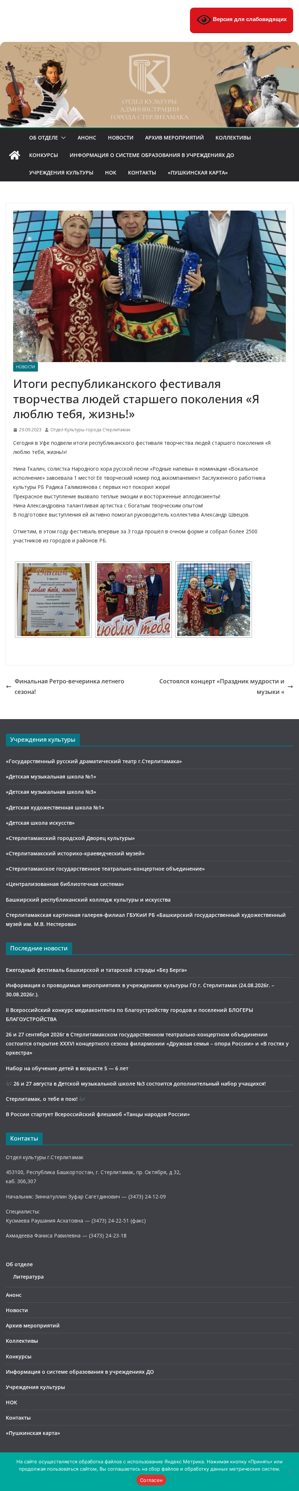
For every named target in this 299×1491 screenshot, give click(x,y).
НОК (110, 172)
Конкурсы (43, 155)
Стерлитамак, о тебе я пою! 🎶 (45, 1098)
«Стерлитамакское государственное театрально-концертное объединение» (105, 868)
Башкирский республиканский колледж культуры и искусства (88, 899)
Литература (28, 1276)
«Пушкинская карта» (198, 172)
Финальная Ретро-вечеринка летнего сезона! (69, 686)
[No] (290, 1471)
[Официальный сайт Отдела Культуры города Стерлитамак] (149, 47)
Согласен (151, 1480)
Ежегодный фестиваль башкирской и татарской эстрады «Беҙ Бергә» (96, 969)
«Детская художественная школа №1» (55, 807)
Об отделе (43, 137)
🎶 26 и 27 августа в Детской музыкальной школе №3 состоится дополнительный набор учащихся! (136, 1083)
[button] (62, 138)
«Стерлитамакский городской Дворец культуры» (70, 838)
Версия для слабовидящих (249, 19)
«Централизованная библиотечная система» (65, 883)
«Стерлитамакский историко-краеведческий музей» (75, 853)
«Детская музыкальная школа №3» (51, 791)
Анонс (87, 137)
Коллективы (233, 137)
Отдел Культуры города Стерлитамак (90, 430)
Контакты (142, 172)
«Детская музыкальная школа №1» (51, 776)
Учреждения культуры (61, 172)
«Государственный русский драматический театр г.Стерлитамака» (94, 761)
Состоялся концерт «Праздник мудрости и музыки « (221, 686)
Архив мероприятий (174, 137)
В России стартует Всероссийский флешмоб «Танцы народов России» (98, 1114)
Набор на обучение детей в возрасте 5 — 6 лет (67, 1068)
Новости (120, 137)
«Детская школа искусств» (40, 822)
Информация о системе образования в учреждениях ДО (152, 155)
